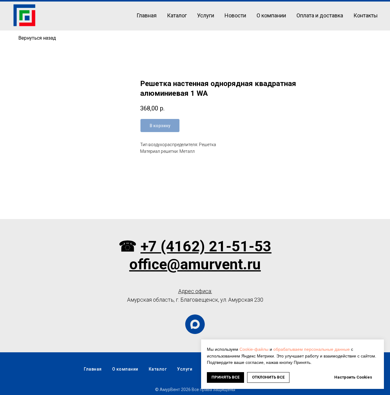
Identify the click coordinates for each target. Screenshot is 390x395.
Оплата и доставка (319, 15)
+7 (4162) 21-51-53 (205, 246)
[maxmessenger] (195, 324)
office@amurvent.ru (195, 264)
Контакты (365, 15)
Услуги (205, 15)
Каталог (177, 15)
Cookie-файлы (253, 349)
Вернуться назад (37, 38)
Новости (235, 15)
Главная (146, 15)
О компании (271, 15)
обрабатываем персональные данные (311, 349)
